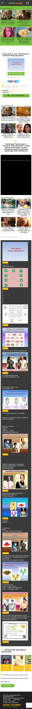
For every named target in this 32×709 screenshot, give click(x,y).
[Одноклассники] (13, 81)
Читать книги (7, 699)
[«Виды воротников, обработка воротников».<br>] (15, 346)
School (15, 3)
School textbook (12, 705)
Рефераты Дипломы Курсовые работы (13, 698)
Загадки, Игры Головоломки (11, 702)
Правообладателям (8, 696)
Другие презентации (20, 90)
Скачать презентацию (17, 95)
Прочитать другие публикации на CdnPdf (16, 194)
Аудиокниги (17, 699)
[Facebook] (11, 81)
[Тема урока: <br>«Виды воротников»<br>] (15, 260)
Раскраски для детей (9, 701)
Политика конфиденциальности (12, 695)
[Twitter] (18, 81)
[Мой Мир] (16, 81)
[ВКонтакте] (9, 81)
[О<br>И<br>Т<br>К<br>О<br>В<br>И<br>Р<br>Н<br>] (15, 287)
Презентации (11, 90)
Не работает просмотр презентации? (10, 237)
